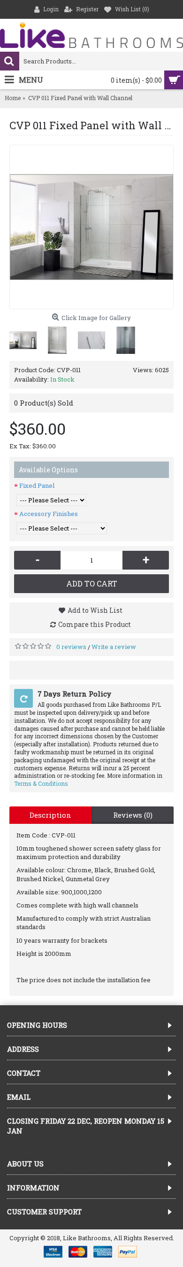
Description (50, 815)
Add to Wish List (95, 610)
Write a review (114, 646)
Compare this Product (94, 624)
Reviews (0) (132, 815)
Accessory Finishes (48, 513)
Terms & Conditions (41, 783)
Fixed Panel (36, 485)
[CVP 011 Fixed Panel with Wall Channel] (91, 227)
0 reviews (71, 646)
